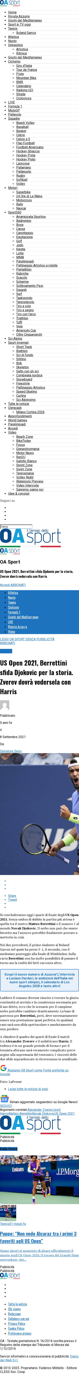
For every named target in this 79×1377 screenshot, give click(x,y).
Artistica (22, 49)
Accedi (13, 428)
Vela (19, 326)
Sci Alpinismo (26, 400)
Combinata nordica (29, 375)
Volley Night (24, 477)
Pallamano (23, 167)
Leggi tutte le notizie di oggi (28, 1089)
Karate (20, 249)
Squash (21, 290)
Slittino (21, 359)
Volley (20, 184)
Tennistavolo (25, 302)
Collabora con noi (18, 1318)
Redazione (14, 1313)
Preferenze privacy (19, 1333)
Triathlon (22, 318)
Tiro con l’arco (26, 314)
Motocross (24, 200)
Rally (19, 204)
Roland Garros (26, 33)
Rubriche (22, 273)
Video (12, 432)
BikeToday (23, 441)
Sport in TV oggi (19, 24)
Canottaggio (24, 233)
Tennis (12, 28)
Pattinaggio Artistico (30, 387)
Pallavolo (14, 114)
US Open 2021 (64, 1114)
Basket (21, 131)
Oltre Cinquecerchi (29, 334)
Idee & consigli (18, 494)
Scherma (22, 282)
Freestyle (23, 383)
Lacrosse (23, 163)
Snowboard (24, 379)
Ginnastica (15, 45)
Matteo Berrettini (20, 1114)
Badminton (23, 221)
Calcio (20, 135)
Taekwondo (24, 298)
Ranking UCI (24, 90)
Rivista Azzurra (19, 16)
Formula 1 (15, 106)
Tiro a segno (25, 310)
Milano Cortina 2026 (30, 412)
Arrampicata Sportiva (31, 217)
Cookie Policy (16, 1328)
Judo (19, 245)
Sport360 (14, 212)
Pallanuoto (23, 171)
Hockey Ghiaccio (28, 151)
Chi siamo (14, 1309)
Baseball (22, 127)
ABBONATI (18, 585)
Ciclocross (23, 98)
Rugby (20, 176)
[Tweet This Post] (43, 885)
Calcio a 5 (23, 139)
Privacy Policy (16, 1323)
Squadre (14, 118)
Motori (12, 188)
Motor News (25, 453)
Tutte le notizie (18, 404)
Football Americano (30, 147)
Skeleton (22, 367)
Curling (21, 396)
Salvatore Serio (11, 751)
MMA (20, 257)
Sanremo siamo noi (29, 489)
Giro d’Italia (24, 66)
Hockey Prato (25, 159)
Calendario (23, 86)
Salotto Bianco (26, 461)
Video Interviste (27, 485)
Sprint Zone (24, 465)
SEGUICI (6, 1106)
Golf (19, 241)
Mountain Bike (26, 78)
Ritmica (21, 53)
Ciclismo (14, 61)
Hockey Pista (25, 155)
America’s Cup (26, 330)
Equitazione (24, 237)
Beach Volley (25, 123)
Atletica (13, 37)
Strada (20, 94)
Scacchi (21, 278)
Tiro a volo (23, 306)
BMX (19, 82)
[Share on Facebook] (43, 881)
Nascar (21, 208)
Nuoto (12, 41)
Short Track (24, 347)
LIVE (11, 102)
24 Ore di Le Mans (29, 196)
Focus (20, 445)
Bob (19, 363)
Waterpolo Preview (29, 481)
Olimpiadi (14, 408)
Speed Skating (26, 392)
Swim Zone (24, 469)
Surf (19, 294)
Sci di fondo (24, 355)
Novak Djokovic (43, 1114)
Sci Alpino (15, 338)
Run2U (20, 457)
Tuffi (19, 322)
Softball (21, 180)
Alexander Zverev (40, 1110)
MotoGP (14, 110)
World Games (17, 420)
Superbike (23, 192)
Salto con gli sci (27, 371)
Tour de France (26, 70)
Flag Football (25, 143)
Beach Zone (24, 437)
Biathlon (22, 351)
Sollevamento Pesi (29, 286)
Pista (20, 74)
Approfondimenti (20, 416)
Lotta (19, 253)
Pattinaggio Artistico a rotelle (37, 265)
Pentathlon (23, 269)
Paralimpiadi (25, 261)
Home (12, 12)
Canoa (20, 229)
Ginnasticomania (27, 449)
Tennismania (25, 473)
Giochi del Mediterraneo (25, 20)
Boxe (19, 225)
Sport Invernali (18, 343)
